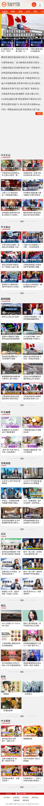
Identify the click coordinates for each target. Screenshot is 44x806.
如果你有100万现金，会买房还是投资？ (11, 573)
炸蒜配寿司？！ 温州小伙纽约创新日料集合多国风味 (32, 779)
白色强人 (28, 694)
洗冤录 (6, 694)
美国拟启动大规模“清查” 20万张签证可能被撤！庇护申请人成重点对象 (22, 50)
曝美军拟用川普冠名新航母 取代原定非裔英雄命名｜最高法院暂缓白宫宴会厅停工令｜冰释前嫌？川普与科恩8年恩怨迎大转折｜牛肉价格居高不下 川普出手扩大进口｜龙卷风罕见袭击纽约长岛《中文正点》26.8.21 (32, 214)
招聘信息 (35, 797)
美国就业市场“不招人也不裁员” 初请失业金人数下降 (22, 88)
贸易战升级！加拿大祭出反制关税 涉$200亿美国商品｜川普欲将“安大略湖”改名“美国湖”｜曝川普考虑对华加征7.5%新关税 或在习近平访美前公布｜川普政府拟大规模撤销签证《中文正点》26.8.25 (32, 174)
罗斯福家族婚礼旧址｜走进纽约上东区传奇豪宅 (32, 522)
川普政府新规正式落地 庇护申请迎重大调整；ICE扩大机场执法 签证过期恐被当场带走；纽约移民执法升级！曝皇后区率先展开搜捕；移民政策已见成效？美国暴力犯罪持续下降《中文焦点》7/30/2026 (32, 266)
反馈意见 (16, 797)
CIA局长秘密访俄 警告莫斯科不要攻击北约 (21, 99)
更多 (39, 113)
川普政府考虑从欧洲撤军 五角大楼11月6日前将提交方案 (22, 94)
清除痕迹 (25, 800)
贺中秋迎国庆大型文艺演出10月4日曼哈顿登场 (11, 664)
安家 (20, 11)
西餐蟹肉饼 (27, 739)
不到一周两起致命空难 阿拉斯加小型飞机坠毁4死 (22, 109)
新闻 (13, 11)
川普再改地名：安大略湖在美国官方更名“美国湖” (22, 62)
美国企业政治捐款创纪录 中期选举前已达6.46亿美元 (22, 78)
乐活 (28, 11)
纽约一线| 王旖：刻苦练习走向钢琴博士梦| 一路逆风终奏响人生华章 (32, 553)
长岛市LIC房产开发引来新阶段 (11, 482)
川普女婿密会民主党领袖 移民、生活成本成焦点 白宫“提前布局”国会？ (37, 50)
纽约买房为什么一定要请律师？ (32, 593)
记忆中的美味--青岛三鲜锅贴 (31, 760)
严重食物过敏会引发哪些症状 (32, 431)
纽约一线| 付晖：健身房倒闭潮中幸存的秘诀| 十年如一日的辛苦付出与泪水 (32, 573)
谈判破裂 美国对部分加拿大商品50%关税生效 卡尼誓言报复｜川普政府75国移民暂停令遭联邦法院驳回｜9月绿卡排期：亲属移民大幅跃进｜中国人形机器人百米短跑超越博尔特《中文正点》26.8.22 (11, 214)
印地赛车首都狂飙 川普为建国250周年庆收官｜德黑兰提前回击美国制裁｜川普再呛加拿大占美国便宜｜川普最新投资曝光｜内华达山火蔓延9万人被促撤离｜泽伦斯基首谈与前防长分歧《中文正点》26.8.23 (32, 194)
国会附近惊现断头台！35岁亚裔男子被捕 (11, 358)
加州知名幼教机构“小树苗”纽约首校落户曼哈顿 (11, 553)
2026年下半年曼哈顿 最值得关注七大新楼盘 (32, 482)
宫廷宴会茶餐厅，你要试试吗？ (10, 779)
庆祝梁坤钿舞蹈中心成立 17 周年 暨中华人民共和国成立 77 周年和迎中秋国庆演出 (32, 644)
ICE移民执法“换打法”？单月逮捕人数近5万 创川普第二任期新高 (7, 50)
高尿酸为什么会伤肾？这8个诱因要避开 (10, 431)
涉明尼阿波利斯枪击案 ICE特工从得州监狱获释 (22, 73)
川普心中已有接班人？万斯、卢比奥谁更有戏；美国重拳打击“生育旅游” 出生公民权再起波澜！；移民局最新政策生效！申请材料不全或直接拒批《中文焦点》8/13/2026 (32, 246)
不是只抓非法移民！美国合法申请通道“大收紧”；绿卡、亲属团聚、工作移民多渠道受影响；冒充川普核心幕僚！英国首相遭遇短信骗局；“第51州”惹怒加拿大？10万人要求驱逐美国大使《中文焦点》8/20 (11, 246)
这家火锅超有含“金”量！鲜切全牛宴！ (10, 760)
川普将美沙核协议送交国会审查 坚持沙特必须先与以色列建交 (11, 397)
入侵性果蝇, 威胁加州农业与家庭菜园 (11, 644)
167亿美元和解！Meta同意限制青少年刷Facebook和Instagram (32, 338)
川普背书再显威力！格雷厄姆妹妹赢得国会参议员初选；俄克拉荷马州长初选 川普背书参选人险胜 (32, 318)
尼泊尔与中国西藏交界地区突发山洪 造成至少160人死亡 (32, 378)
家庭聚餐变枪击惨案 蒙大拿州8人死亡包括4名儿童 (11, 378)
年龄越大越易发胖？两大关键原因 (32, 451)
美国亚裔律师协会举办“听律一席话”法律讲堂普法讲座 (32, 664)
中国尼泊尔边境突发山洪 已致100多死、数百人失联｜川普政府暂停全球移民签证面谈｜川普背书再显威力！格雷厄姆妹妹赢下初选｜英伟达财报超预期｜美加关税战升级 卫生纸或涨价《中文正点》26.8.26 (11, 174)
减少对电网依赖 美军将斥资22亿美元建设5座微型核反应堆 (22, 83)
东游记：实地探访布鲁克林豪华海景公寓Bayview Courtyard (11, 502)
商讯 (35, 11)
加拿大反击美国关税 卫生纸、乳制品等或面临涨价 (32, 358)
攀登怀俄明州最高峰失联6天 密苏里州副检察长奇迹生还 (22, 57)
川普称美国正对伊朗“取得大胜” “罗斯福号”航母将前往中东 (22, 68)
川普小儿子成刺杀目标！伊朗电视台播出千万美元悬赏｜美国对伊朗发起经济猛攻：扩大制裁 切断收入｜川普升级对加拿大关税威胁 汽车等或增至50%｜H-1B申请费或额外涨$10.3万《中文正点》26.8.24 (11, 194)
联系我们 (25, 797)
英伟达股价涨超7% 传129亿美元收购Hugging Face (22, 104)
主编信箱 (16, 800)
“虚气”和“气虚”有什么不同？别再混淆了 (10, 451)
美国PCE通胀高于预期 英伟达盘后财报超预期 (10, 338)
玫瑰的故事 (8, 710)
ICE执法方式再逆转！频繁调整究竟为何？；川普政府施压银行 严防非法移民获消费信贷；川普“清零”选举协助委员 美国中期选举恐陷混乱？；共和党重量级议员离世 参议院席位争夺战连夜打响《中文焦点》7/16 (32, 286)
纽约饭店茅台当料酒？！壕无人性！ (9, 740)
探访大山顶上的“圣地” (10, 317)
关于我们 (7, 797)
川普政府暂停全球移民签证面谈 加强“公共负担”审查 (32, 397)
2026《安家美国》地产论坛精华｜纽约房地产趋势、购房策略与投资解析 (32, 502)
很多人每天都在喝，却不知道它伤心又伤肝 (32, 625)
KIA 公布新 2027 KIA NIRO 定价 (11, 625)
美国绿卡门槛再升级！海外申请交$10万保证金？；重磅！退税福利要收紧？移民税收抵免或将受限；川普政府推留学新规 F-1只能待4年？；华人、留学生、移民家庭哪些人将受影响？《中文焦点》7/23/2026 (11, 286)
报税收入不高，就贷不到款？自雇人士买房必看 (10, 593)
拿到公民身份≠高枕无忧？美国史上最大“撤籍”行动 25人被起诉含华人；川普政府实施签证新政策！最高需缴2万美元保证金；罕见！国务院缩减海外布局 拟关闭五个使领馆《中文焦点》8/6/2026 (11, 266)
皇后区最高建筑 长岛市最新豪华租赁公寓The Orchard (11, 522)
